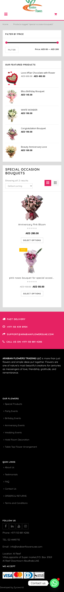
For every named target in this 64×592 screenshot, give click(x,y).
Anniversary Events (15, 425)
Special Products (13, 404)
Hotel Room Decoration (17, 439)
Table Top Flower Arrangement (21, 446)
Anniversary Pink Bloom (32, 224)
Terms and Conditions (16, 503)
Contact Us (10, 488)
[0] (57, 15)
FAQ (7, 481)
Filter (12, 50)
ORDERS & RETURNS (15, 495)
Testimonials (11, 474)
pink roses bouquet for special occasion (32, 277)
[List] (55, 183)
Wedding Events (13, 432)
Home (5, 24)
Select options (32, 240)
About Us (9, 467)
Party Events (11, 411)
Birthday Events (13, 418)
